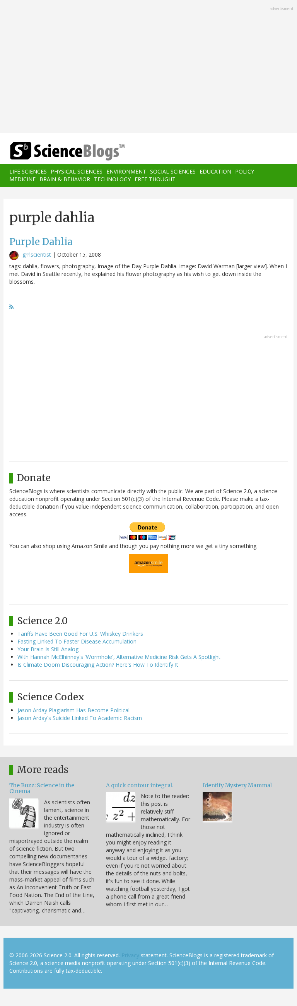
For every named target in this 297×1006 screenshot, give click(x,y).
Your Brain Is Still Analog (48, 649)
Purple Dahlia (41, 242)
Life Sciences (28, 171)
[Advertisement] (148, 67)
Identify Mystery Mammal (237, 785)
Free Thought (155, 179)
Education (215, 171)
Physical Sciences (76, 171)
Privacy (130, 955)
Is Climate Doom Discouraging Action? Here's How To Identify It (97, 664)
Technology (112, 179)
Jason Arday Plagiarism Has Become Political (73, 710)
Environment (126, 171)
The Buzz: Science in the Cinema (41, 788)
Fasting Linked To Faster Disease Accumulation (77, 641)
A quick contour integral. (139, 785)
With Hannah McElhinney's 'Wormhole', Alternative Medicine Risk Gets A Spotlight (118, 656)
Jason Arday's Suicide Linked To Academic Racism (79, 718)
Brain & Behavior (64, 179)
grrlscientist (36, 254)
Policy (244, 171)
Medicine (22, 179)
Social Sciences (173, 171)
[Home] (55, 151)
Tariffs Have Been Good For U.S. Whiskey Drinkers (80, 633)
